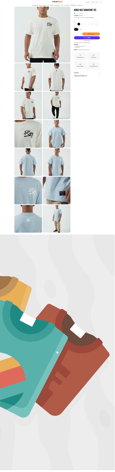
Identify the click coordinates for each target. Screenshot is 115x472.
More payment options (87, 40)
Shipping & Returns (80, 76)
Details (76, 73)
